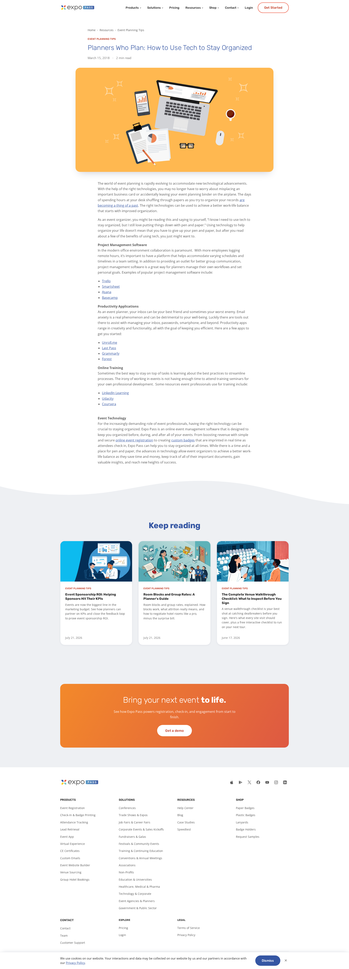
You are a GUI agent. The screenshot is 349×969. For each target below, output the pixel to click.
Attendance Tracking (74, 822)
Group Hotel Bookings (74, 879)
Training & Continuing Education (141, 851)
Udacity (108, 398)
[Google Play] (240, 782)
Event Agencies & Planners (137, 901)
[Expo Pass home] (77, 7)
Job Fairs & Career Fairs (134, 822)
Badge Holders (246, 829)
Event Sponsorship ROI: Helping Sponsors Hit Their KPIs (90, 596)
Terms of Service (188, 928)
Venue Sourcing (70, 872)
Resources (193, 8)
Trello (106, 281)
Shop (213, 8)
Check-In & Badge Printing (78, 815)
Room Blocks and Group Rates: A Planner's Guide (169, 596)
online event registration (134, 440)
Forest (107, 359)
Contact (230, 8)
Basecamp (110, 297)
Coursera (109, 404)
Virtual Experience (72, 844)
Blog (180, 815)
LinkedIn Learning (115, 393)
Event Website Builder (75, 865)
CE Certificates (70, 851)
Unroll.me (109, 342)
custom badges (183, 440)
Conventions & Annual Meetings (140, 858)
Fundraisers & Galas (132, 837)
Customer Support (72, 943)
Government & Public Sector (138, 908)
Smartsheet (111, 286)
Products (132, 8)
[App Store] (231, 782)
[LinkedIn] (285, 782)
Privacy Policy (186, 935)
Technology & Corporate (135, 894)
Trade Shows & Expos (133, 815)
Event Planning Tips (131, 30)
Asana (106, 292)
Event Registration (72, 808)
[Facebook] (258, 782)
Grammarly (110, 353)
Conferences (127, 808)
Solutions (154, 8)
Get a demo (174, 731)
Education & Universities (135, 879)
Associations (127, 865)
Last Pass (109, 348)
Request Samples (247, 837)
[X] (249, 782)
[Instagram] (276, 782)
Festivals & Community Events (139, 844)
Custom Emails (70, 858)
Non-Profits (126, 872)
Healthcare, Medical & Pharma (139, 887)
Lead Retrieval (69, 829)
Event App (67, 837)
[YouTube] (267, 782)
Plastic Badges (245, 815)
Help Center (185, 808)
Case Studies (186, 822)
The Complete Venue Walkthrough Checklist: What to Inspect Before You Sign (252, 598)
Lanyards (242, 822)
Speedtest (184, 829)
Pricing (174, 8)
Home (92, 30)
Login (249, 8)
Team (64, 935)
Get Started (273, 8)
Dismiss (268, 961)
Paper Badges (245, 808)
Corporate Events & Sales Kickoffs (141, 829)
